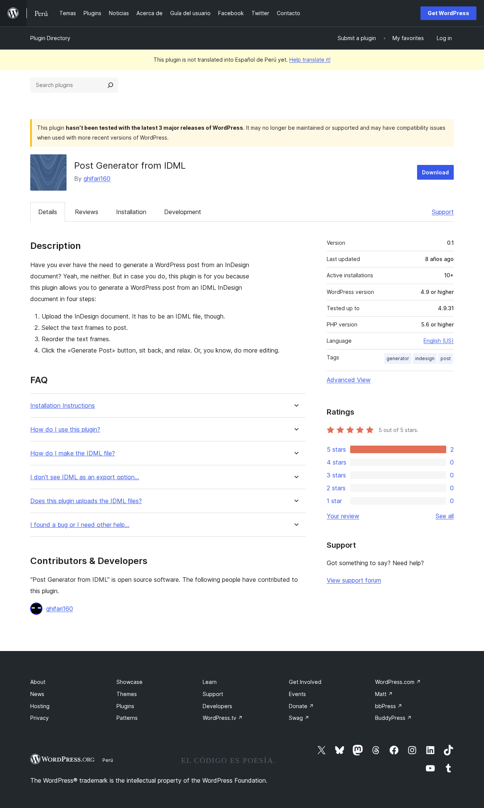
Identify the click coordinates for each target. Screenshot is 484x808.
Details (47, 212)
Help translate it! (309, 59)
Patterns (127, 718)
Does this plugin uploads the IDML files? (86, 501)
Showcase (129, 682)
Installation (131, 212)
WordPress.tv (223, 718)
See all (445, 516)
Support (443, 212)
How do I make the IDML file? (72, 453)
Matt (384, 694)
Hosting (40, 706)
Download (435, 172)
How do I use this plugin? (65, 429)
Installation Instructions (62, 405)
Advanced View (349, 380)
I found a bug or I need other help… (79, 524)
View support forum (354, 580)
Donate (301, 706)
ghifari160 (97, 178)
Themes (126, 694)
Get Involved (305, 682)
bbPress (388, 706)
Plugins (125, 706)
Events (297, 694)
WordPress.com (398, 682)
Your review (343, 516)
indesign (424, 358)
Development (182, 212)
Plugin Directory (50, 38)
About (37, 682)
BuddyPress (393, 718)
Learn (210, 682)
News (37, 694)
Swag (299, 718)
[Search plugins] (110, 85)
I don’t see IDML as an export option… (84, 477)
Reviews (86, 212)
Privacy (39, 718)
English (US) (439, 340)
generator (397, 358)
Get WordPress (448, 13)
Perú (107, 760)
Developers (217, 706)
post (446, 358)
